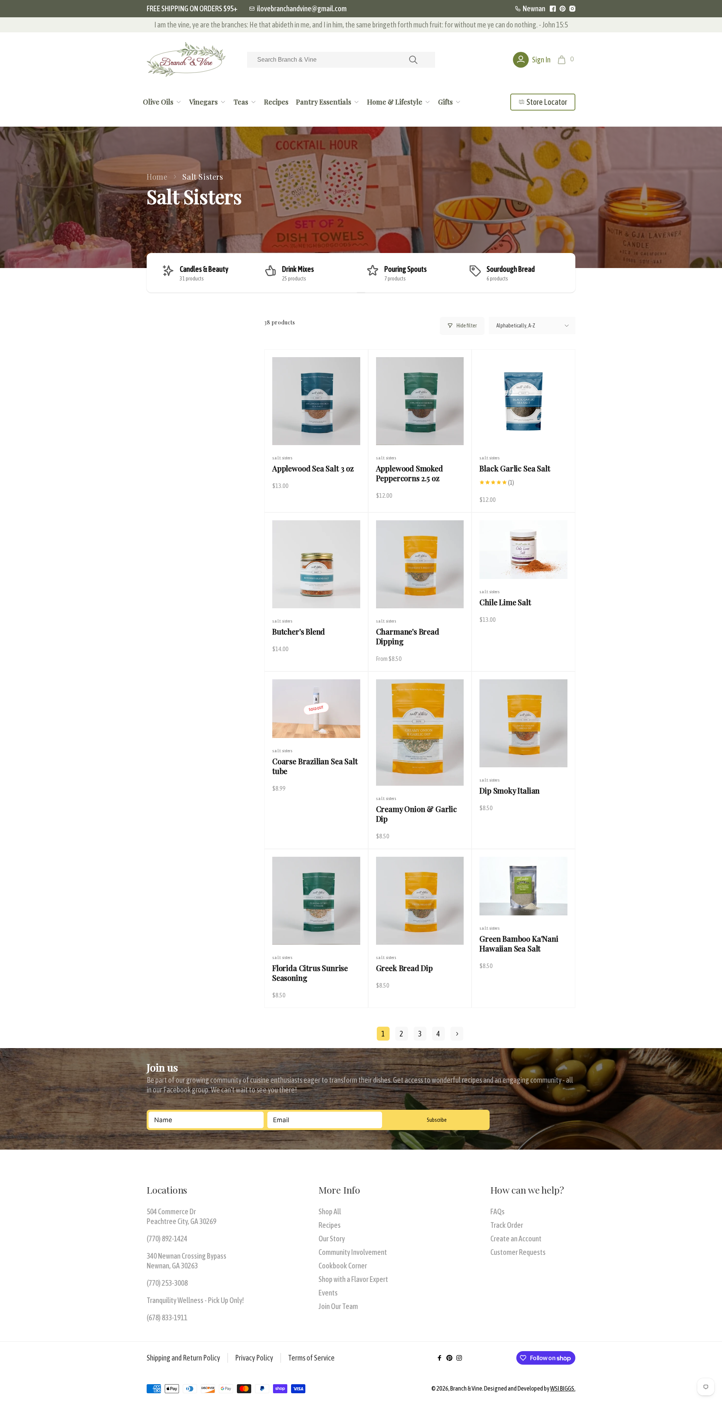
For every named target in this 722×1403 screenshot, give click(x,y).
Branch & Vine (466, 1388)
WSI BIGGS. (562, 1388)
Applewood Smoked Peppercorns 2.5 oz (409, 473)
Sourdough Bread (511, 269)
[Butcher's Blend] (316, 594)
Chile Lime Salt (505, 602)
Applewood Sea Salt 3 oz (313, 468)
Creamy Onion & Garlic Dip (416, 814)
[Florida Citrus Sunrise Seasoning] (316, 931)
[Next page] (456, 1034)
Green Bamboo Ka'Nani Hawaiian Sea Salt (518, 943)
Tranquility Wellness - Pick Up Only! (195, 1300)
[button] (566, 59)
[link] (298, 8)
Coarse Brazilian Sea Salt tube (315, 766)
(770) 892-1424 (167, 1238)
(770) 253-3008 (167, 1283)
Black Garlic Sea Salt (514, 468)
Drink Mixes (298, 269)
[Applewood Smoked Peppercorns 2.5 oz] (420, 431)
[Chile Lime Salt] (524, 565)
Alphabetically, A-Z (515, 326)
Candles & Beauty (204, 269)
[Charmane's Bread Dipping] (420, 594)
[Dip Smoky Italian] (524, 753)
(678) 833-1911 (167, 1317)
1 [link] (383, 1033)
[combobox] (341, 60)
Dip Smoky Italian (509, 790)
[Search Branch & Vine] (413, 59)
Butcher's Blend (298, 631)
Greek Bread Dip (404, 968)
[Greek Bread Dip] (420, 931)
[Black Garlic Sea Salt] (524, 431)
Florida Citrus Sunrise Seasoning (310, 973)
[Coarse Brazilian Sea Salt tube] (316, 724)
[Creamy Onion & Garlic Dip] (420, 772)
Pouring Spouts (405, 269)
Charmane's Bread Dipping (407, 636)
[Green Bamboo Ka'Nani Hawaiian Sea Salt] (524, 901)
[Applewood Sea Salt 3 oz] (316, 431)
